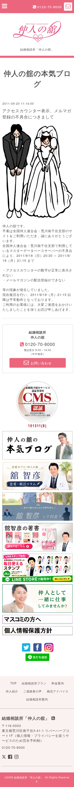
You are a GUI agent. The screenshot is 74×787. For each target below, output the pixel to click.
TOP (13, 683)
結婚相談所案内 (37, 699)
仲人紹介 (12, 691)
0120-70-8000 (49, 7)
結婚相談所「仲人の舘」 (28, 777)
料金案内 (58, 683)
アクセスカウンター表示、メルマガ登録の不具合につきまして (36, 114)
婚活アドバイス (57, 691)
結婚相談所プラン (34, 683)
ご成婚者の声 (32, 691)
